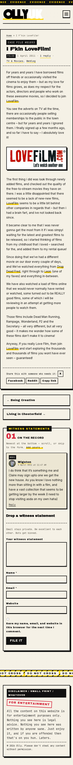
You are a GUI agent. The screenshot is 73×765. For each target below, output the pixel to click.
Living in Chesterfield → (26, 414)
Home (9, 35)
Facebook (15, 380)
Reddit (33, 380)
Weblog (31, 61)
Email (11, 588)
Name (11, 572)
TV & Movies (14, 61)
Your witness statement (24, 539)
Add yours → (34, 447)
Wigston (24, 462)
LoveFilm (12, 101)
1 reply (45, 55)
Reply (12, 504)
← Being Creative (21, 400)
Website (12, 603)
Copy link (49, 380)
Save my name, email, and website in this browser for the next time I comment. (34, 627)
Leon (47, 271)
